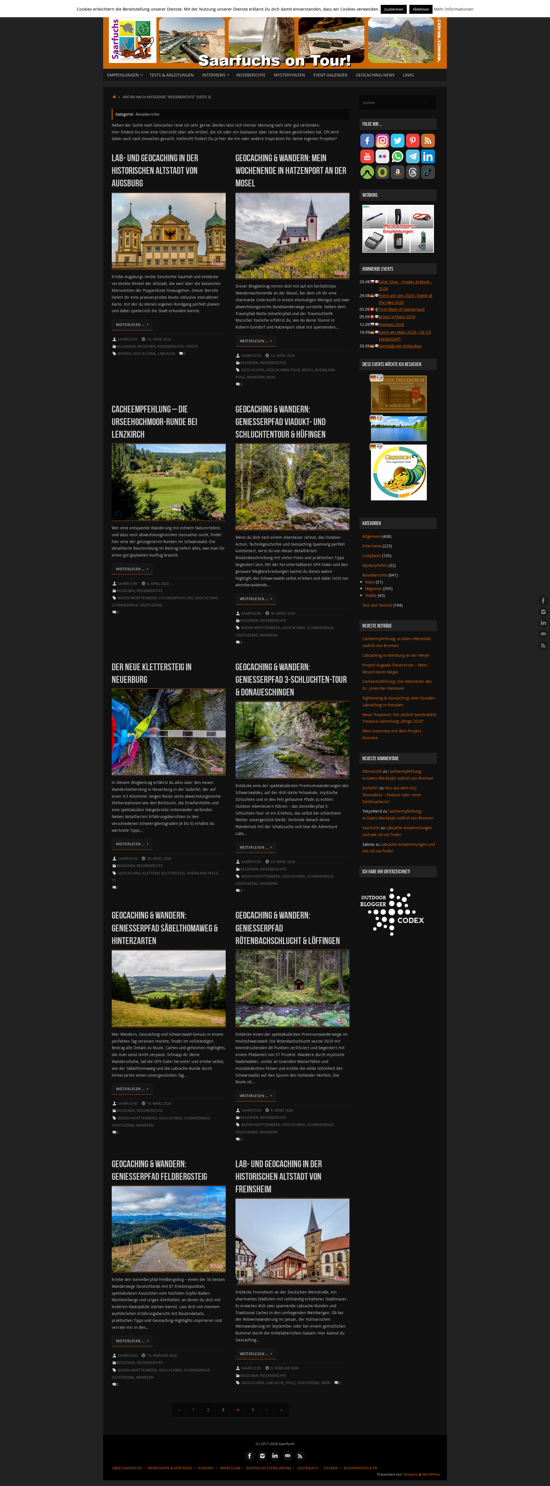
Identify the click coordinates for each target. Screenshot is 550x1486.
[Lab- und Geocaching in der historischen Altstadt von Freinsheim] (292, 1241)
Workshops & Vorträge (170, 1468)
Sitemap (330, 1468)
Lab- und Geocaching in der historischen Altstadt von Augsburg (155, 170)
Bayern (124, 353)
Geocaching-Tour (283, 369)
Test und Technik (377, 605)
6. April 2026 (158, 583)
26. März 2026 (159, 858)
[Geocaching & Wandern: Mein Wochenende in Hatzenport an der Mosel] (292, 236)
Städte (191, 346)
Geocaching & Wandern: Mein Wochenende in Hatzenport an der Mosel (290, 170)
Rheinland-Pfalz (202, 873)
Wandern (255, 377)
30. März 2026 (283, 613)
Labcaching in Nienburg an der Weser (396, 655)
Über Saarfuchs (127, 1468)
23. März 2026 (283, 861)
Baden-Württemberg (137, 597)
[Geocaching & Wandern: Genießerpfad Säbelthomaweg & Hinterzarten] (169, 988)
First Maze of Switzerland (402, 309)
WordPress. (431, 1474)
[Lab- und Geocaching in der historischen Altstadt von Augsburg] (169, 231)
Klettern (151, 873)
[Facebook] (543, 601)
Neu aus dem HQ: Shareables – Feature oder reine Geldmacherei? (391, 794)
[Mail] (543, 634)
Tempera (410, 1474)
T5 (114, 880)
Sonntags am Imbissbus (400, 346)
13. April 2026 (283, 355)
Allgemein (126, 346)
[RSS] (543, 645)
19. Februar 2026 (162, 1355)
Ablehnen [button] (421, 9)
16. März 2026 (159, 1103)
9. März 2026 (282, 1110)
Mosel (307, 369)
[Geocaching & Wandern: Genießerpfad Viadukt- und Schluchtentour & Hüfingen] (292, 486)
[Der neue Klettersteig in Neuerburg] (169, 732)
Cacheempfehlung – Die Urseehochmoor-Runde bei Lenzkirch (154, 422)
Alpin (370, 582)
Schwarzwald (125, 605)
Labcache (166, 353)
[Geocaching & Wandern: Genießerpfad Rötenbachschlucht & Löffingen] (292, 988)
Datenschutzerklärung (268, 1468)
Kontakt (206, 1468)
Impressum (230, 1468)
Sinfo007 (370, 788)
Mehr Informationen (454, 9)
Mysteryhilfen (375, 565)
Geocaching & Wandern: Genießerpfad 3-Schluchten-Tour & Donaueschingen (291, 679)
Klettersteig (173, 873)
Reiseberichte (171, 346)
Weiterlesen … (130, 324)
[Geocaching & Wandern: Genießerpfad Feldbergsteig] (169, 1229)
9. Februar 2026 (285, 1368)
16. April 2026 (159, 339)
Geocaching (144, 353)
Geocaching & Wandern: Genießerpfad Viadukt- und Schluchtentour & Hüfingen (280, 422)
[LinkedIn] (543, 623)
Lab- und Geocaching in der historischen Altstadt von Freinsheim (278, 1176)
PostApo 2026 (391, 324)
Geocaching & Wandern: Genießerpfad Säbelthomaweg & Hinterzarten (165, 928)
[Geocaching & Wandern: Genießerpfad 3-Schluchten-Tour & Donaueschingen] (292, 740)
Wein (270, 377)
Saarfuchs (128, 339)
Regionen (147, 346)
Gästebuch (307, 1468)
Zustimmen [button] (393, 9)
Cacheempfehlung (176, 597)
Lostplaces (371, 555)
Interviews (372, 546)
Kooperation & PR (360, 1468)
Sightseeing (151, 605)
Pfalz (290, 1382)
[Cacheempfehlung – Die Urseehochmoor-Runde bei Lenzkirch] (169, 482)
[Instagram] (543, 612)
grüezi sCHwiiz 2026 (397, 316)
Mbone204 (372, 771)
